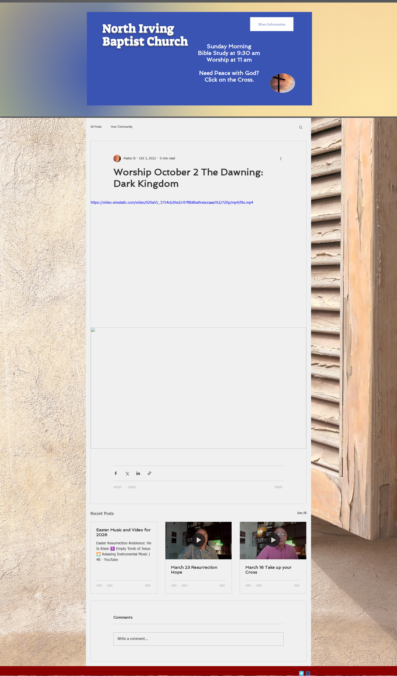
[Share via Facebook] (115, 473)
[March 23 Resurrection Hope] (198, 540)
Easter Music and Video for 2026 (123, 532)
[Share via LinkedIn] (138, 473)
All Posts (96, 126)
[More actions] (281, 158)
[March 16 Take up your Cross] (273, 540)
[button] (300, 127)
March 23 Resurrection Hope (194, 569)
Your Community (121, 126)
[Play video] (198, 260)
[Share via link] (149, 473)
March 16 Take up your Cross (268, 569)
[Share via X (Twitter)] (127, 473)
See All (301, 513)
